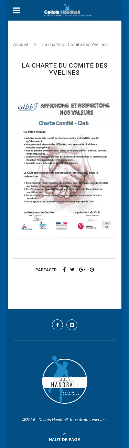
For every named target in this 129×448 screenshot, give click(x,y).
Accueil (20, 44)
